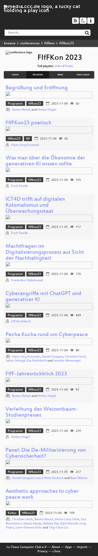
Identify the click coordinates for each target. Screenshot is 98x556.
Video (58, 66)
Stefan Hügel (46, 110)
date (60, 74)
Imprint (82, 547)
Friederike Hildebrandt (27, 280)
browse (10, 43)
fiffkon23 (34, 104)
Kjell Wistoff (69, 523)
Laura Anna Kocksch (49, 478)
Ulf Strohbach (21, 321)
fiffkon (49, 43)
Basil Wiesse (78, 478)
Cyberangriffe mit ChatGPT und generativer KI (43, 297)
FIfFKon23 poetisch (29, 123)
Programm (15, 104)
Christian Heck (75, 357)
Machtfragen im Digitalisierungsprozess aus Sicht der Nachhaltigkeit (45, 252)
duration (38, 74)
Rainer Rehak (21, 110)
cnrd (82, 523)
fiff (28, 139)
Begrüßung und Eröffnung (37, 88)
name (15, 74)
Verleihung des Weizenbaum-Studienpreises (42, 412)
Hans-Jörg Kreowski (25, 145)
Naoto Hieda (32, 523)
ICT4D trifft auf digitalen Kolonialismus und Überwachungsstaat (35, 205)
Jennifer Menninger (67, 361)
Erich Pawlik (19, 186)
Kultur (12, 513)
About (56, 547)
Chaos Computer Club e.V (28, 547)
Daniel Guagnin (52, 357)
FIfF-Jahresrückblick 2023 (36, 374)
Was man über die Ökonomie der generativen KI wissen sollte (45, 161)
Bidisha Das (51, 523)
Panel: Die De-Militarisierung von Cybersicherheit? (46, 453)
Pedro (10, 527)
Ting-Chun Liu (58, 527)
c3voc (57, 551)
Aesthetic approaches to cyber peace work (42, 494)
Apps (68, 547)
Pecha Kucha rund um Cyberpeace (47, 335)
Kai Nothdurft (36, 361)
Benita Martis (44, 519)
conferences (30, 43)
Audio (69, 66)
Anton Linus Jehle (67, 519)
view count (83, 74)
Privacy (42, 551)
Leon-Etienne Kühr (29, 527)
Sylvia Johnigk (15, 361)
